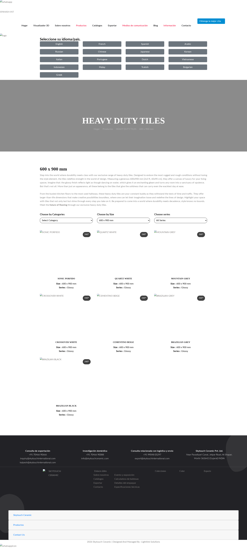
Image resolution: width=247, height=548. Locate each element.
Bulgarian (188, 67)
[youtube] (53, 504)
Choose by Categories (52, 214)
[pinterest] (53, 500)
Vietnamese (188, 59)
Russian (59, 52)
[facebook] (53, 488)
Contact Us (19, 535)
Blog (155, 25)
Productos (81, 25)
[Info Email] (95, 444)
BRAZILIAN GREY (180, 342)
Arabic (188, 44)
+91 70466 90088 (95, 455)
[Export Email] (38, 444)
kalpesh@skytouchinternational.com (38, 462)
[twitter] (53, 492)
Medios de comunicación (135, 25)
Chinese (102, 52)
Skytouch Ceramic (22, 515)
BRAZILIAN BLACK (66, 406)
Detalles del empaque (125, 483)
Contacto (186, 25)
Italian (59, 59)
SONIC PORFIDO (66, 278)
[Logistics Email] (152, 444)
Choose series (162, 214)
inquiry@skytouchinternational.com (37, 458)
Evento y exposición (124, 475)
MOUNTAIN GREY (180, 278)
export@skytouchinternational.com (152, 458)
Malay (102, 67)
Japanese (145, 52)
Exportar (112, 25)
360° (86, 234)
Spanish (145, 44)
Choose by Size (105, 214)
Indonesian (59, 67)
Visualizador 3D (41, 25)
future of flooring (58, 205)
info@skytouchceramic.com (95, 458)
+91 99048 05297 (152, 455)
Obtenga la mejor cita (210, 21)
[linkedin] (53, 508)
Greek (59, 75)
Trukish (145, 67)
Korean (187, 52)
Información (170, 25)
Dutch (145, 59)
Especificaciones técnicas (127, 487)
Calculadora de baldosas (126, 479)
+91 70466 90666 (38, 455)
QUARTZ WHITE (123, 278)
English (59, 44)
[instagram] (53, 496)
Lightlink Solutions (150, 542)
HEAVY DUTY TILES (126, 129)
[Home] (209, 444)
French (102, 44)
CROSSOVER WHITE (66, 342)
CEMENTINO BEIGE (123, 342)
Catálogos (97, 25)
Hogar (24, 25)
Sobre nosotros (62, 25)
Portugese (102, 59)
